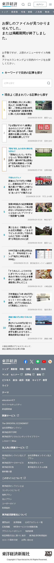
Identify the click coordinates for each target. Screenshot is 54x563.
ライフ (5, 385)
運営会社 (6, 522)
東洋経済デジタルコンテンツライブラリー (20, 436)
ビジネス (6, 380)
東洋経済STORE (9, 432)
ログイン (40, 4)
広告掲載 (6, 527)
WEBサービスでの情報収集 (26, 527)
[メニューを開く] (50, 4)
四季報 (28, 374)
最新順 (14, 12)
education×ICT (8, 400)
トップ (5, 12)
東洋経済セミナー (36, 463)
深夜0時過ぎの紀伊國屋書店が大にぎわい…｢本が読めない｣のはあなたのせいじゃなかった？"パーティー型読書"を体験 (20, 210)
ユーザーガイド (9, 503)
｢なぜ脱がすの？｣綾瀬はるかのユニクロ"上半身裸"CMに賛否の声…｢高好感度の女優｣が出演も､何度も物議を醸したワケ (20, 131)
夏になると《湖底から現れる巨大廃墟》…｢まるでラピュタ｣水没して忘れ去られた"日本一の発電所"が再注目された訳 (20, 233)
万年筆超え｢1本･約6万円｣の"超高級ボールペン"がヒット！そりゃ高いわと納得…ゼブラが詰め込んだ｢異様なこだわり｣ (20, 300)
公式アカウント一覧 (34, 522)
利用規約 (6, 508)
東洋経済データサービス (13, 463)
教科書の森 (7, 471)
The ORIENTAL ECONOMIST (15, 423)
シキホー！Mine (9, 441)
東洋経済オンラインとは (13, 486)
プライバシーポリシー (12, 531)
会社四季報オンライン (12, 428)
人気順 (38, 12)
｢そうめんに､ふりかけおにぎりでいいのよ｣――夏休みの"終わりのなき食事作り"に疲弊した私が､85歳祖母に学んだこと (20, 277)
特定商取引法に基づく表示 (14, 535)
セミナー (15, 374)
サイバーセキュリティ (12, 404)
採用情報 (17, 522)
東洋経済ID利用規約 (38, 535)
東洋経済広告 (8, 467)
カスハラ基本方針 (10, 540)
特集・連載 (26, 12)
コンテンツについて (11, 490)
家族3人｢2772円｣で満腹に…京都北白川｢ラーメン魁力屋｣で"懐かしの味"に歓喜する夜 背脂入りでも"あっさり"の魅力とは (20, 187)
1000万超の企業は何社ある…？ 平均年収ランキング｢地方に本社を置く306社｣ (20, 255)
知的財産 (29, 531)
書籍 (39, 374)
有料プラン (7, 495)
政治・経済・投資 (21, 380)
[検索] (48, 83)
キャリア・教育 (39, 380)
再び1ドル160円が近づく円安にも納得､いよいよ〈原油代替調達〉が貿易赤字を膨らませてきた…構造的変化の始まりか (20, 329)
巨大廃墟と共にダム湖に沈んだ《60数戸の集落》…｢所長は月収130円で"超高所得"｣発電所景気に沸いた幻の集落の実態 (20, 108)
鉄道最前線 (7, 409)
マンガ (5, 374)
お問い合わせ (27, 540)
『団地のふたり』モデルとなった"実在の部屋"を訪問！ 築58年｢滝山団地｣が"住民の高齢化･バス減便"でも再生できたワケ (20, 160)
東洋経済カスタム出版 (37, 467)
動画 (47, 12)
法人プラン (7, 499)
